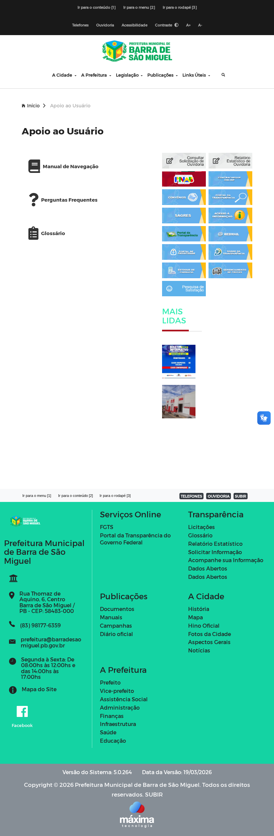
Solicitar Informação (215, 552)
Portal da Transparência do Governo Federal (135, 538)
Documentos (117, 609)
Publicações (160, 74)
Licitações (201, 527)
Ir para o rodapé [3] (180, 7)
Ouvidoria (105, 25)
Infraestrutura (118, 724)
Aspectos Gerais (209, 642)
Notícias (199, 650)
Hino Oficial (204, 625)
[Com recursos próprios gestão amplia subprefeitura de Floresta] (182, 401)
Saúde (108, 732)
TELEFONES (191, 496)
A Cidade (62, 74)
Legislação (128, 74)
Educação (113, 740)
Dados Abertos (207, 568)
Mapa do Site (39, 689)
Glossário (200, 535)
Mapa (195, 617)
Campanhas (116, 625)
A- (200, 25)
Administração (120, 707)
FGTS (106, 527)
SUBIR (240, 496)
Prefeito (110, 682)
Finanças (112, 716)
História (198, 609)
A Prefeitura (94, 74)
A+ (188, 25)
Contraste (164, 25)
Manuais (111, 617)
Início (33, 105)
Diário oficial (116, 634)
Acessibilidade (134, 25)
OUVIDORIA (219, 496)
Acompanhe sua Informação (225, 560)
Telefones (80, 25)
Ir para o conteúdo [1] (97, 7)
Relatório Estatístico (215, 543)
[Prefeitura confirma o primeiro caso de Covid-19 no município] (182, 361)
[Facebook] (22, 712)
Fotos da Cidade (209, 634)
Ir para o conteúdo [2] (75, 496)
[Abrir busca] (218, 75)
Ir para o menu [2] (139, 7)
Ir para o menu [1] (36, 496)
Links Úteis (194, 74)
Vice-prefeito (117, 691)
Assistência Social (124, 699)
